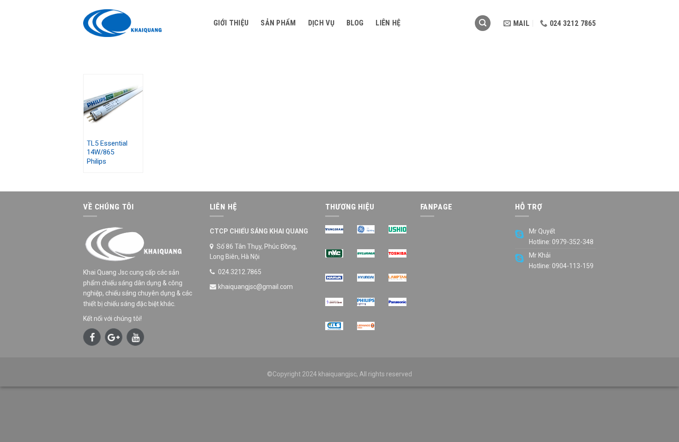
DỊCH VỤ (321, 22)
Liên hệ (388, 22)
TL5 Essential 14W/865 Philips (107, 152)
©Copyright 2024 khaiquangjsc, (312, 374)
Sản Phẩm (278, 22)
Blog (355, 22)
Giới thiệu (231, 22)
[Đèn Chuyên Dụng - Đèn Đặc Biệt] (141, 23)
